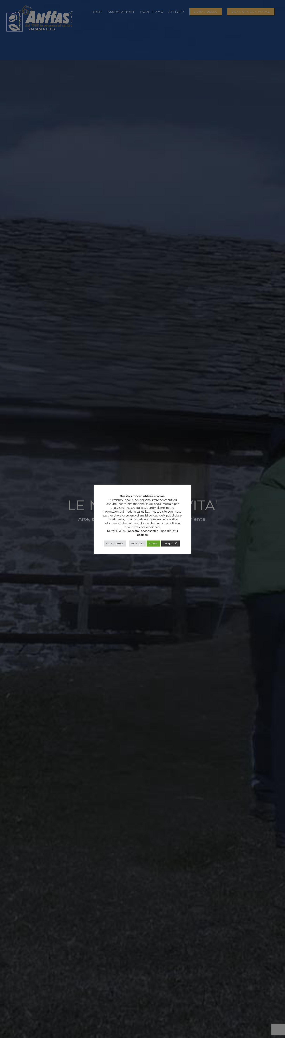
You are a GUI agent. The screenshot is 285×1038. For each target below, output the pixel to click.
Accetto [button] (153, 543)
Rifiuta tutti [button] (137, 543)
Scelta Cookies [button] (115, 543)
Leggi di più (170, 543)
